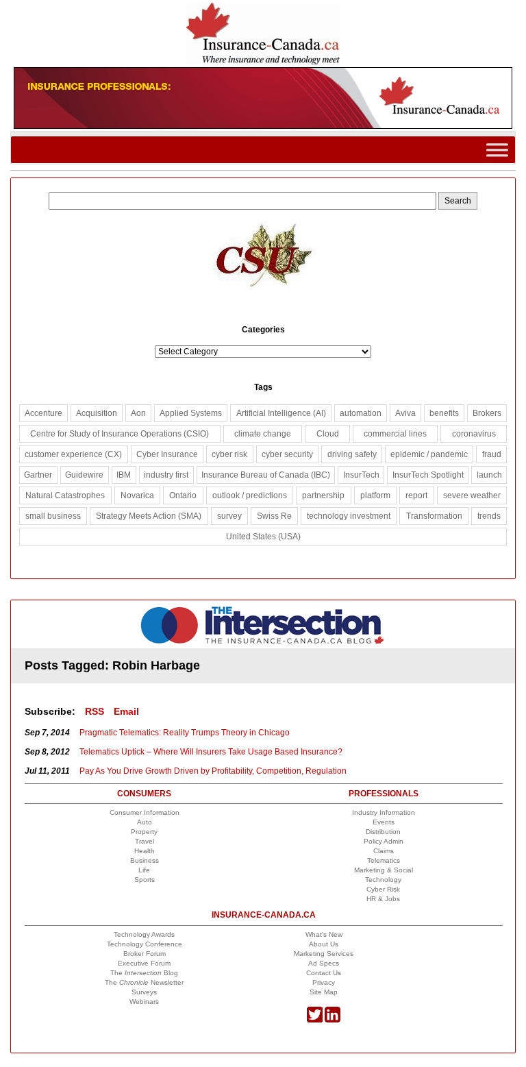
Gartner (38, 475)
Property (144, 831)
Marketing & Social (383, 870)
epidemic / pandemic (429, 454)
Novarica (137, 495)
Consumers (144, 793)
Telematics (383, 860)
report (416, 495)
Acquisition (96, 413)
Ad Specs (323, 963)
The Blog (144, 973)
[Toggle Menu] (497, 149)
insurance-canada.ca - (263, 625)
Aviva (405, 413)
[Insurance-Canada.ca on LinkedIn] (332, 1020)
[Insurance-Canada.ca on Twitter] (315, 1020)
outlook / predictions (249, 495)
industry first (166, 475)
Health (144, 851)
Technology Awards (144, 934)
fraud (491, 454)
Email (126, 711)
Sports (144, 879)
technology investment (348, 516)
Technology (383, 879)
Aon (138, 413)
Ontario (183, 495)
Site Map (324, 992)
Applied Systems (191, 413)
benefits (444, 413)
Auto (144, 822)
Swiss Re (274, 516)
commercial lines (395, 434)
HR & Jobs (383, 899)
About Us (323, 944)
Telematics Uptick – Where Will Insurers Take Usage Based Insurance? (210, 752)
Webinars (144, 1001)
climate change (262, 434)
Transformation (434, 516)
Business (144, 860)
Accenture (43, 413)
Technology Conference (144, 944)
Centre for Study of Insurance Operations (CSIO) (119, 434)
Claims (383, 851)
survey (229, 516)
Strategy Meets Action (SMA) (148, 516)
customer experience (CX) (73, 454)
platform (375, 495)
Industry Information (383, 812)
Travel (144, 841)
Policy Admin (383, 841)
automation (360, 413)
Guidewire (84, 475)
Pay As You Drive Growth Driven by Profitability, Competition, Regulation (213, 771)
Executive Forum (144, 963)
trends (489, 516)
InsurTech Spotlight (428, 475)
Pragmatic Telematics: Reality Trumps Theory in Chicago (184, 732)
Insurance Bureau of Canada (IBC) (265, 475)
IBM (123, 475)
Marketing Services (323, 953)
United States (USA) (263, 536)
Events (383, 822)
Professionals (383, 793)
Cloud (327, 434)
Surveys (144, 992)
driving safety (352, 454)
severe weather (472, 495)
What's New (323, 934)
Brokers (487, 413)
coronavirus (474, 434)
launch (489, 475)
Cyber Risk (383, 889)
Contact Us (323, 973)
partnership (323, 495)
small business (53, 516)
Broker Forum (144, 953)
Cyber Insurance (167, 454)
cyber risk (229, 454)
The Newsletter (144, 982)
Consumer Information (144, 812)
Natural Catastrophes (65, 495)
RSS (94, 711)
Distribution (383, 831)
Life (144, 870)
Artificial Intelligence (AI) (281, 413)
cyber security (287, 454)
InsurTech (361, 475)
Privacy (323, 982)
